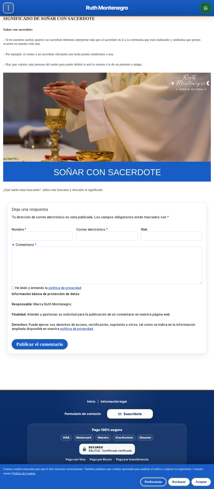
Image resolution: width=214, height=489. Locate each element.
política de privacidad (64, 288)
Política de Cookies (24, 473)
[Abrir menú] (8, 8)
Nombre (19, 229)
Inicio (91, 401)
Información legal (114, 401)
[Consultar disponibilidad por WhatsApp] (205, 8)
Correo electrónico (92, 229)
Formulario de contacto (83, 414)
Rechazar (179, 482)
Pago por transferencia (132, 459)
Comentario (26, 245)
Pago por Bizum (101, 459)
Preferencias (153, 482)
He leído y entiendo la (48, 288)
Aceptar (201, 482)
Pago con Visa (75, 459)
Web (144, 229)
